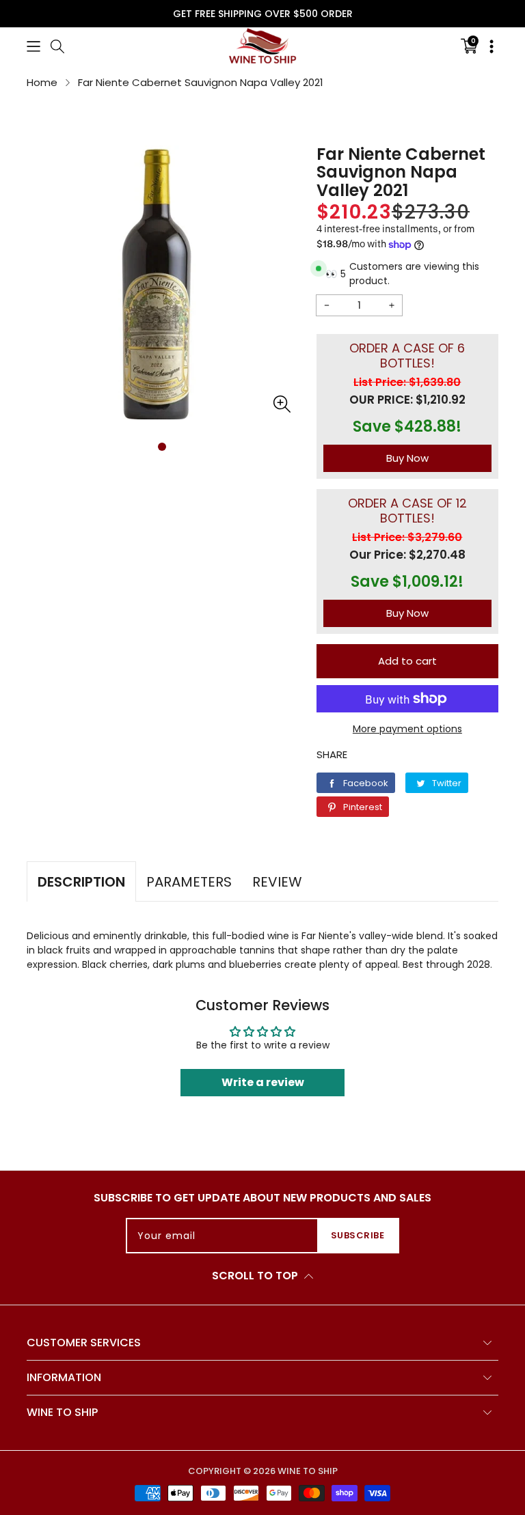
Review (277, 881)
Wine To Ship (308, 1470)
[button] (33, 45)
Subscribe (358, 1235)
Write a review (262, 1082)
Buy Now (407, 458)
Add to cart (407, 661)
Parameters (189, 881)
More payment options (407, 729)
